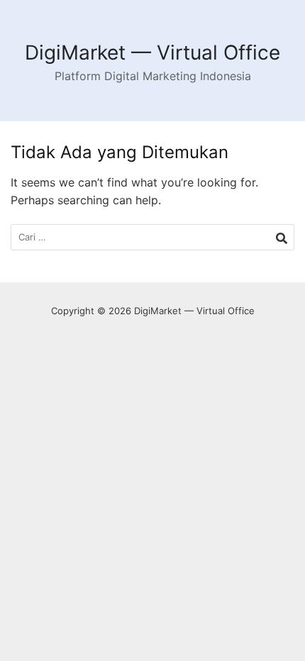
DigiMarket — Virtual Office (152, 52)
